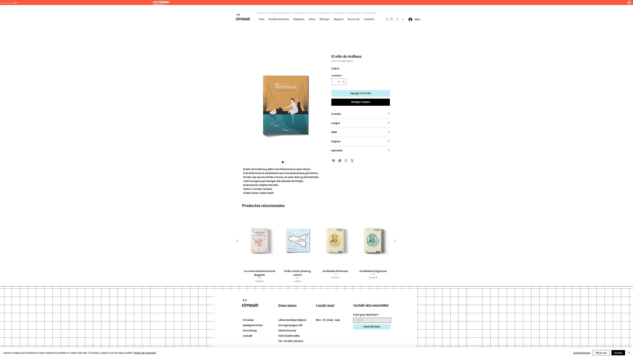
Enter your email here (365, 315)
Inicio (246, 42)
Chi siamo (248, 320)
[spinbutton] (339, 82)
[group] (316, 249)
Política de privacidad (145, 352)
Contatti (247, 336)
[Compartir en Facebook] (333, 161)
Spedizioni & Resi (253, 325)
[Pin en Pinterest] (340, 161)
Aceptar (618, 352)
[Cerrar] (629, 352)
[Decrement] (334, 82)
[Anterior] (238, 241)
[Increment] (344, 82)
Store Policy (250, 331)
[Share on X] (352, 161)
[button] (391, 19)
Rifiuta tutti (601, 352)
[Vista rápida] (259, 241)
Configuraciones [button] (581, 352)
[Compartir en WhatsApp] (346, 161)
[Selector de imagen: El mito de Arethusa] (282, 162)
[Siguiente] (395, 241)
